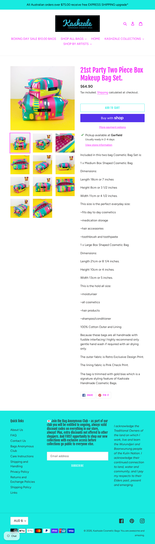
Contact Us (18, 441)
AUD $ (18, 521)
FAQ (13, 435)
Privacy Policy (19, 471)
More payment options (112, 127)
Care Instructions (21, 456)
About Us (16, 430)
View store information (98, 145)
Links (13, 492)
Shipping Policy (20, 487)
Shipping (102, 92)
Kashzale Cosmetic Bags (106, 530)
